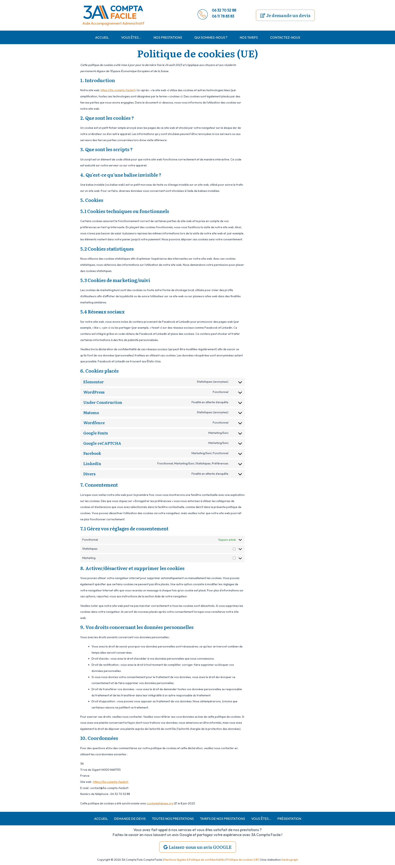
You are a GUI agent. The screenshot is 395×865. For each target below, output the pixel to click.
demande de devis (130, 819)
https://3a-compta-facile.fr (118, 90)
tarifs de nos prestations (222, 819)
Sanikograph (289, 860)
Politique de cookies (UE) (243, 860)
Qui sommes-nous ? (210, 37)
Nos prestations (167, 37)
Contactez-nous (285, 37)
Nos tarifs (249, 37)
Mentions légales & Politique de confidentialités (194, 860)
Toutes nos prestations (173, 819)
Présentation (289, 819)
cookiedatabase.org (160, 803)
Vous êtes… (131, 37)
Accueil (102, 37)
